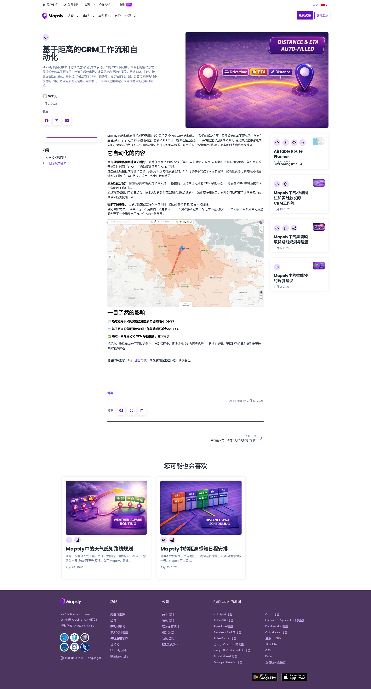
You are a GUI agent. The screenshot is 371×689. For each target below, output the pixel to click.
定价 (118, 16)
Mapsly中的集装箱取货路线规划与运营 (291, 239)
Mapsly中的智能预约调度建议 (291, 278)
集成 (86, 16)
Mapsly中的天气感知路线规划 (99, 548)
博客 (110, 393)
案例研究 (104, 16)
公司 (87, 5)
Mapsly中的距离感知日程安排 (194, 548)
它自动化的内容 (56, 157)
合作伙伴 (104, 5)
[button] (47, 120)
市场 (122, 5)
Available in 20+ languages (83, 658)
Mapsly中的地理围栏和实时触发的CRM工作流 (291, 198)
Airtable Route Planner (288, 154)
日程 (137, 360)
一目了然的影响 (56, 163)
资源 (128, 16)
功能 (70, 16)
